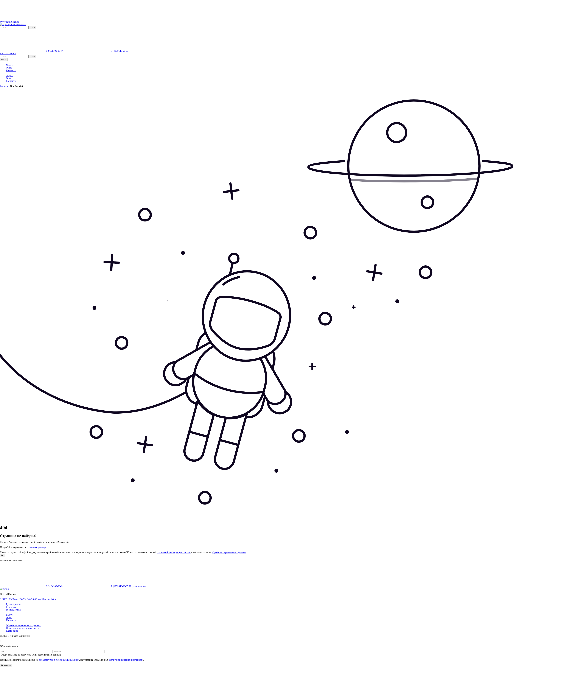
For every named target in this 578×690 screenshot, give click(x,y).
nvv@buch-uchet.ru (10, 21)
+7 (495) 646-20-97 (118, 51)
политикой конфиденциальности (174, 552)
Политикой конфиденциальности (126, 660)
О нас (9, 67)
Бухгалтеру (12, 607)
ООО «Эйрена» (17, 24)
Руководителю (13, 604)
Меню (3, 60)
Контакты (11, 70)
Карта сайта (12, 630)
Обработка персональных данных (23, 625)
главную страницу (36, 547)
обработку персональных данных (229, 552)
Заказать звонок (8, 53)
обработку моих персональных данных (59, 660)
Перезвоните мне (138, 586)
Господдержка (13, 609)
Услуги (9, 65)
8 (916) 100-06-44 (54, 51)
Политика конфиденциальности (22, 628)
